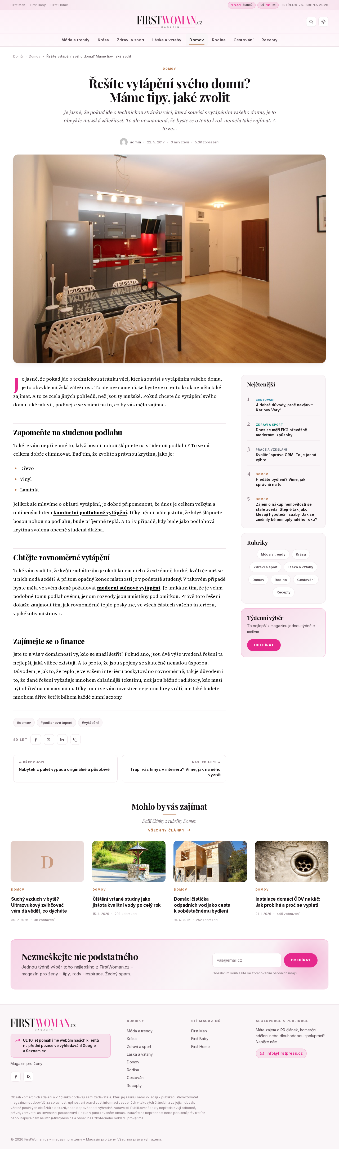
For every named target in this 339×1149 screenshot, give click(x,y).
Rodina (219, 40)
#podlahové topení (56, 722)
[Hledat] (311, 22)
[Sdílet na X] (49, 739)
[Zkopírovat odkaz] (75, 739)
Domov (196, 40)
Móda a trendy (75, 40)
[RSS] (28, 1077)
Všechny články (166, 830)
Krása (103, 40)
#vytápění (90, 722)
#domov (24, 722)
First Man (18, 5)
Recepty (269, 40)
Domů (18, 56)
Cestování (243, 40)
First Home (59, 5)
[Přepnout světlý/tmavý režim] (323, 22)
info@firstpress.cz (284, 1053)
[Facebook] (16, 1077)
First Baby (38, 5)
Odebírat (264, 645)
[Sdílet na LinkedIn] (62, 739)
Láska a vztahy (166, 40)
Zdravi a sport (130, 40)
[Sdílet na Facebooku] (35, 739)
